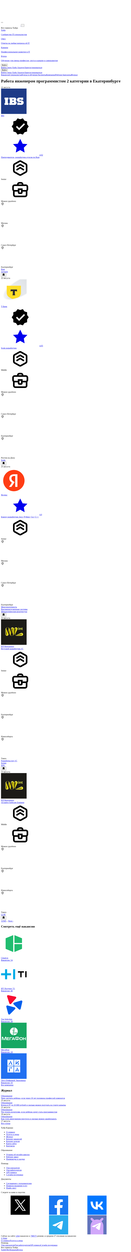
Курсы (20, 1250)
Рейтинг (59, 75)
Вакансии (5, 75)
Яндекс (4, 495)
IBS (2, 116)
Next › (10, 921)
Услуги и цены (12, 1134)
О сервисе (10, 1132)
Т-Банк (4, 306)
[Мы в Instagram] (20, 1234)
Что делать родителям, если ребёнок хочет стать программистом (29, 1112)
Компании (50, 75)
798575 (34, 1236)
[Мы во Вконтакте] (97, 1214)
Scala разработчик (9, 348)
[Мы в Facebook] (58, 1214)
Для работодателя (13, 1170)
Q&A (8, 1250)
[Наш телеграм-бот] (97, 1234)
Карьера (13, 1250)
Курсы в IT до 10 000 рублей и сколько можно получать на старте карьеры (33, 1105)
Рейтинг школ (12, 1157)
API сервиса (11, 1172)
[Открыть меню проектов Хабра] (2, 22)
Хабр (3, 1250)
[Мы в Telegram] (58, 1234)
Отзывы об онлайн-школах (18, 1154)
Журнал (74, 75)
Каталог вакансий (14, 1139)
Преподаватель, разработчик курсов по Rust (20, 157)
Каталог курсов (13, 1141)
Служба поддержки (14, 1175)
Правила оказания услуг (16, 1186)
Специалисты (16, 75)
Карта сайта (11, 1144)
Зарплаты (67, 75)
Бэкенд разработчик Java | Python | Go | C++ (20, 517)
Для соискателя (13, 1168)
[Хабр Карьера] (11, 25)
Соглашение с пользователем (19, 1183)
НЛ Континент (7, 646)
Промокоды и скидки (15, 1159)
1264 (18, 1236)
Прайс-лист (11, 1188)
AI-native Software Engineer (12, 802)
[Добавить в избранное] (3, 275)
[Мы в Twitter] (20, 1214)
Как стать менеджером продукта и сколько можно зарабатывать (29, 1119)
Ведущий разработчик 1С (12, 649)
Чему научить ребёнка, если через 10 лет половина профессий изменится (33, 1098)
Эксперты (41, 75)
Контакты (10, 1146)
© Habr (4, 1238)
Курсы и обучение (29, 75)
